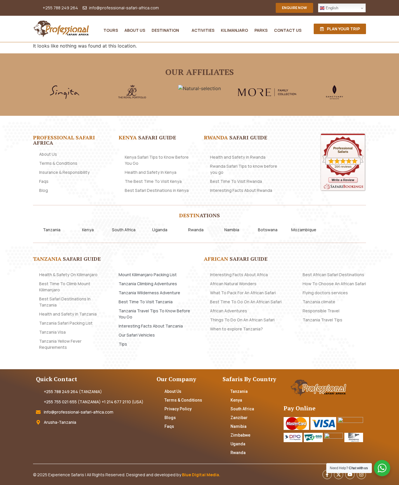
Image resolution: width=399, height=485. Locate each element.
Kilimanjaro (234, 30)
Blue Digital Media (200, 474)
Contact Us (287, 30)
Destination (165, 30)
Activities (203, 30)
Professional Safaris (343, 149)
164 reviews (343, 166)
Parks (261, 30)
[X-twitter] (338, 474)
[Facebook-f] (327, 474)
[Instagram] (361, 474)
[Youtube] (350, 474)
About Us (134, 30)
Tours (110, 30)
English (331, 8)
